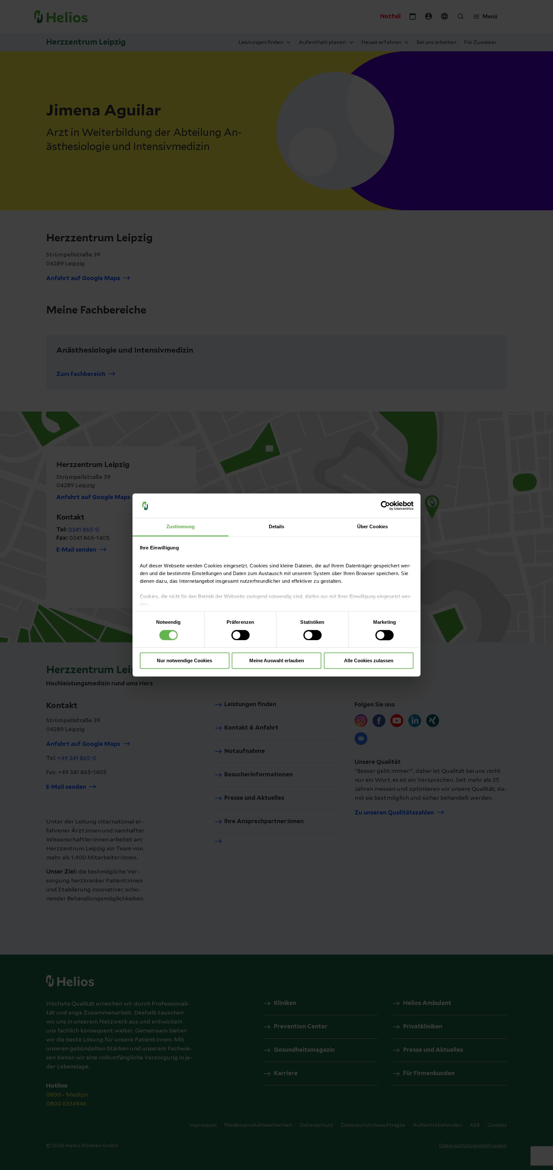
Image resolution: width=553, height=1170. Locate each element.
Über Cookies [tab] (372, 527)
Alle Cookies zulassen (368, 661)
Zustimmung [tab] (180, 527)
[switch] (240, 635)
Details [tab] (277, 527)
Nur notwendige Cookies (184, 661)
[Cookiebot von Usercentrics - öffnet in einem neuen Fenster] (385, 506)
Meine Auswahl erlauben (276, 661)
